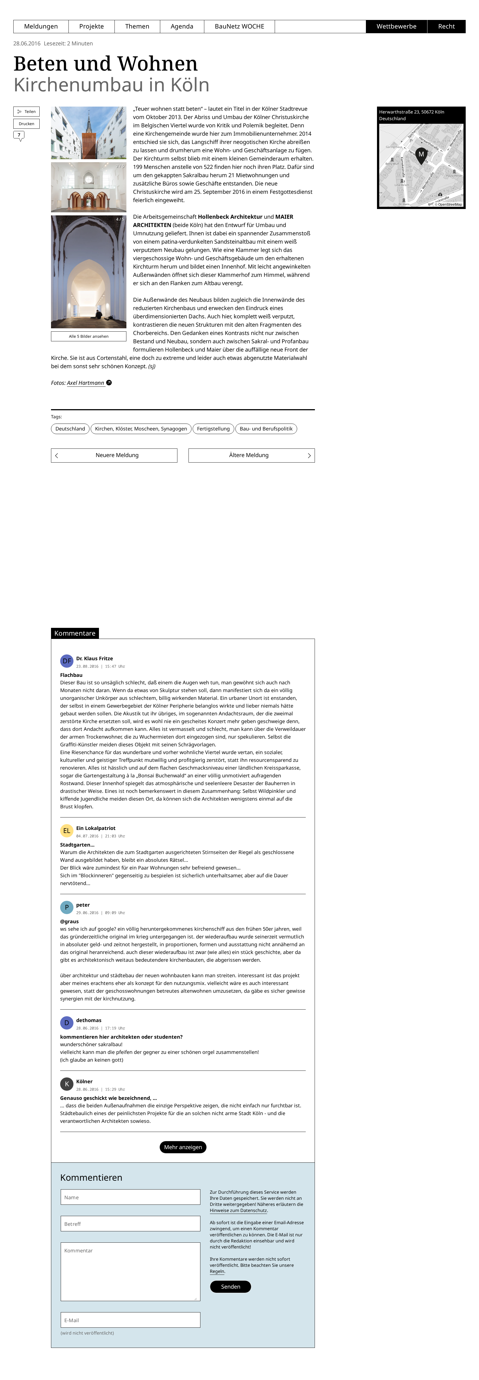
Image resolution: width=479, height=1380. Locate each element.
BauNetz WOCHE (239, 26)
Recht (446, 26)
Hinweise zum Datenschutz (238, 1210)
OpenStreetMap (450, 204)
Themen (137, 26)
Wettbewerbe (397, 26)
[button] (421, 156)
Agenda (182, 26)
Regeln (217, 1271)
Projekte (91, 26)
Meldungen (41, 26)
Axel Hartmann (85, 382)
